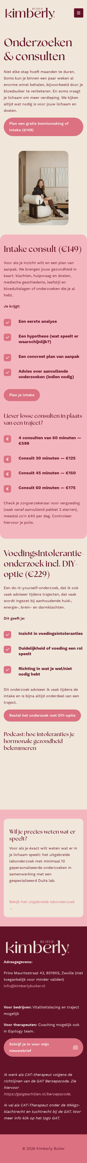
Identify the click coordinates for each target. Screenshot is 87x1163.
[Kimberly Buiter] (30, 13)
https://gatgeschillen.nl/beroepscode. (37, 1094)
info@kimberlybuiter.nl (24, 986)
